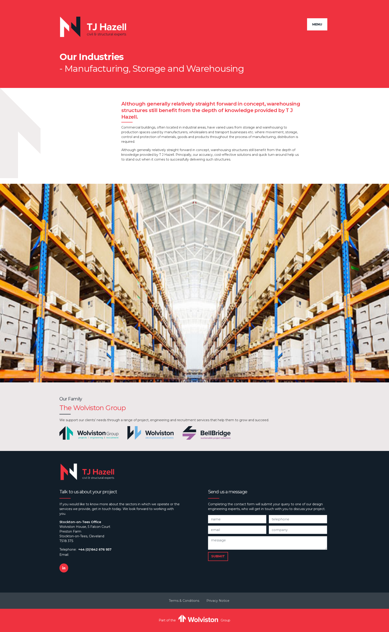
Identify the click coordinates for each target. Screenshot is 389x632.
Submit (218, 556)
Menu (317, 24)
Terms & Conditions (184, 601)
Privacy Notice (217, 601)
